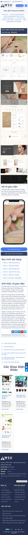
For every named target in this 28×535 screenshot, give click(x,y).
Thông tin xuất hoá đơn (22, 481)
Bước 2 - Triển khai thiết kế (11, 265)
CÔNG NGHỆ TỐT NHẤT (10, 343)
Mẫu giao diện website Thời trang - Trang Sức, (20, 403)
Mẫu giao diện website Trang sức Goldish (13, 286)
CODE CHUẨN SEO (9, 346)
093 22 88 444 (11, 469)
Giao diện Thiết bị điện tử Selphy (6, 397)
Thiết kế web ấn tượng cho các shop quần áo (14, 520)
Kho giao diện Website (17, 14)
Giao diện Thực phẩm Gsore (6, 436)
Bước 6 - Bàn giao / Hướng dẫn (13, 278)
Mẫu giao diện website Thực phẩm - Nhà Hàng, (6, 443)
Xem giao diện (5, 409)
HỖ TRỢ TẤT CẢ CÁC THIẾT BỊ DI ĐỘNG (14, 349)
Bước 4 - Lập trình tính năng (12, 272)
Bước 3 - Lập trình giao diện (11, 268)
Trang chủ (5, 14)
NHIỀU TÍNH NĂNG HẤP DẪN (11, 362)
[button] (26, 5)
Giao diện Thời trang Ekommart (21, 396)
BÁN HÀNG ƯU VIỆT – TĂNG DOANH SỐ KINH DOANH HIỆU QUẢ (13, 358)
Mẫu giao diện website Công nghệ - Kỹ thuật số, (6, 403)
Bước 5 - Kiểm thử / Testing (11, 275)
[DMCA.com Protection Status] (9, 529)
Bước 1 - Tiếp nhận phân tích (12, 262)
